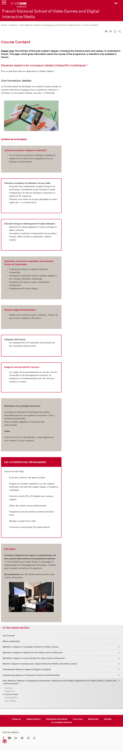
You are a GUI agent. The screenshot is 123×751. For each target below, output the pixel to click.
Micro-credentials (11, 641)
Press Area (78, 719)
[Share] (119, 31)
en (115, 3)
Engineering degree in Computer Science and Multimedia (31, 675)
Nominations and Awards (57, 719)
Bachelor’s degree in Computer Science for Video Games (30, 647)
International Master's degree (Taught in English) (27, 669)
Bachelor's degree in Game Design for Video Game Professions (34, 658)
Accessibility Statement (61, 722)
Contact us (16, 719)
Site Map (107, 719)
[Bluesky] (22, 738)
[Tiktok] (34, 738)
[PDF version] (115, 31)
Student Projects (33, 719)
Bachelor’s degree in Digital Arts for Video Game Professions (33, 652)
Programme (9, 691)
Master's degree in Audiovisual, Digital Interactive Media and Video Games (40, 664)
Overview (8, 688)
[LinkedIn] (16, 738)
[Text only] (110, 31)
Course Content (90, 25)
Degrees (13, 25)
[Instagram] (28, 738)
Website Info (93, 719)
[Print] (106, 31)
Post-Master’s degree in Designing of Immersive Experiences (50, 25)
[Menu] (4, 3)
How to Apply (10, 701)
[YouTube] (9, 738)
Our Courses (9, 635)
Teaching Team (11, 697)
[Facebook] (3, 738)
